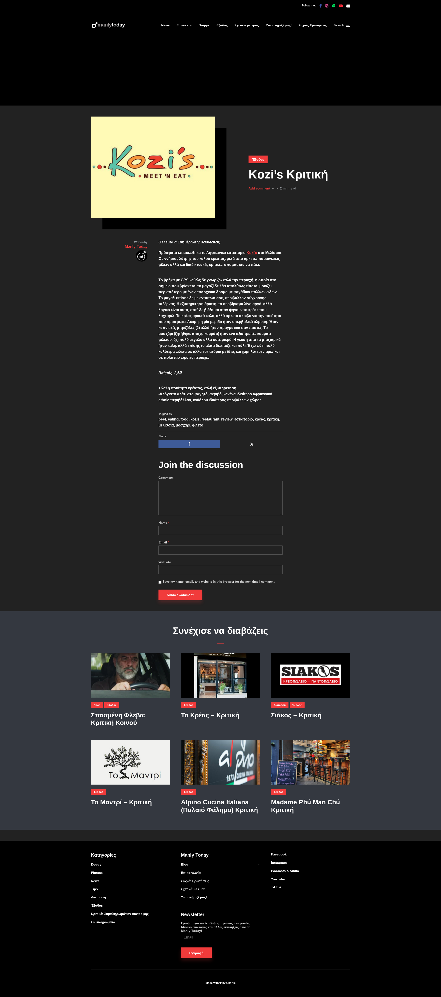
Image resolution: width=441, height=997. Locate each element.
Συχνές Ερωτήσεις (313, 25)
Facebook (279, 854)
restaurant (210, 419)
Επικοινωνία (191, 872)
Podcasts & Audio (285, 871)
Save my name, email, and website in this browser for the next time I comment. (219, 581)
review (226, 419)
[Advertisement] (220, 73)
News (165, 25)
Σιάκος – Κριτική (296, 715)
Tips (94, 889)
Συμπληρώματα (103, 922)
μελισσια (166, 425)
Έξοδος (222, 25)
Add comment (259, 188)
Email (163, 542)
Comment (165, 477)
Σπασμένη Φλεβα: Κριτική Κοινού (118, 719)
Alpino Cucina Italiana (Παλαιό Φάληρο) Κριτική (219, 806)
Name (163, 522)
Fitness (182, 25)
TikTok (276, 887)
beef (162, 419)
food (185, 419)
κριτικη (273, 419)
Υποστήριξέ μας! (279, 25)
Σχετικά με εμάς (247, 25)
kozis (195, 419)
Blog (184, 864)
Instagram (279, 862)
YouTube (278, 879)
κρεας (260, 419)
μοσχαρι (183, 425)
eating (173, 419)
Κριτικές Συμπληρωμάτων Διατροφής (120, 914)
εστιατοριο (243, 419)
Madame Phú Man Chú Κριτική (305, 806)
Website (164, 562)
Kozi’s (251, 253)
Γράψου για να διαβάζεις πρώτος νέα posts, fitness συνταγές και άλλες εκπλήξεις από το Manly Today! (216, 927)
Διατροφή (280, 705)
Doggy (204, 25)
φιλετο (197, 425)
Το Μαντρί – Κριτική (121, 802)
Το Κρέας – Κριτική (210, 715)
